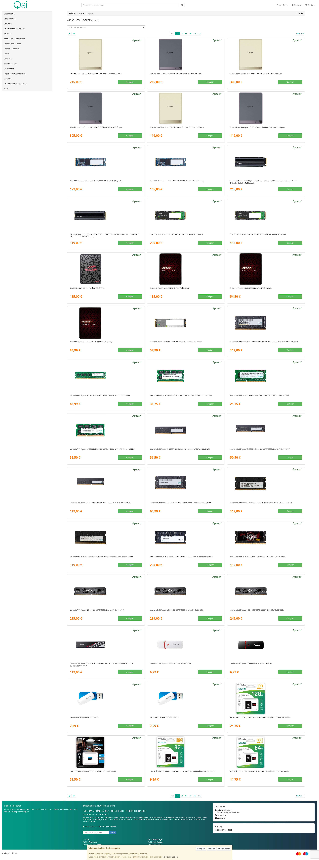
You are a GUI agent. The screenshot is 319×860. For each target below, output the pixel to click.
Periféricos (8, 58)
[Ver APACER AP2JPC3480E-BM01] (186, 323)
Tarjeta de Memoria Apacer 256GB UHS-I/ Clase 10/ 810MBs (93, 771)
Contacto (297, 5)
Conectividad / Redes (12, 44)
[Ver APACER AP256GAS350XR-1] (266, 269)
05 (195, 33)
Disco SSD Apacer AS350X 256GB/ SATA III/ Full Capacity (251, 288)
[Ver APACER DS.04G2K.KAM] (186, 377)
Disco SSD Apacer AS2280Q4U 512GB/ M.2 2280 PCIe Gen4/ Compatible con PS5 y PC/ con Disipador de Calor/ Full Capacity (104, 235)
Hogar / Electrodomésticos (15, 73)
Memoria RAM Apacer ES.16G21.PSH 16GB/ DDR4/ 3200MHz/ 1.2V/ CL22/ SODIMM (101, 556)
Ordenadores (9, 14)
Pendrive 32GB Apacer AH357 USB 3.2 (84, 717)
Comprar (129, 82)
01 (177, 33)
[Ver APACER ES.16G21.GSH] (266, 484)
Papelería (7, 78)
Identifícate (283, 5)
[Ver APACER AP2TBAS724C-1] (266, 55)
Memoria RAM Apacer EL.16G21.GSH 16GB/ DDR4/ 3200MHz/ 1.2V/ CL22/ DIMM (100, 503)
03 (186, 33)
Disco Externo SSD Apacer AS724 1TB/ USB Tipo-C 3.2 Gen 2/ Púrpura (176, 73)
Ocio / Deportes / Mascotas (15, 83)
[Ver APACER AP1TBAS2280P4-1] (105, 162)
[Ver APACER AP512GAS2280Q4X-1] (266, 216)
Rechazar (211, 849)
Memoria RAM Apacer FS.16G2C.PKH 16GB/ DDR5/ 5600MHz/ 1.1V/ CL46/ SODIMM (181, 556)
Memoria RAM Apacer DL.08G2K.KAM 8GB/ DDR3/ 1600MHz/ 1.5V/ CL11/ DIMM (100, 395)
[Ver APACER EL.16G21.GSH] (105, 484)
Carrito (310, 5)
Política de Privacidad (89, 821)
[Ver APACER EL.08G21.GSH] (186, 430)
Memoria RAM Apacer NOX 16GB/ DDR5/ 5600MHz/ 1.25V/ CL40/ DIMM (177, 610)
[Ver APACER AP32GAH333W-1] (186, 645)
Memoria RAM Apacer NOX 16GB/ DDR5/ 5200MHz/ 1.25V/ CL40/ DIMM (97, 610)
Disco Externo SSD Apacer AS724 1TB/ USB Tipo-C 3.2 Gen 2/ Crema (95, 73)
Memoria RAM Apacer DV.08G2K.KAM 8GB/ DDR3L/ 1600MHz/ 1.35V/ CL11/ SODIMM (102, 449)
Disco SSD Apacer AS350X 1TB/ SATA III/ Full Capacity (170, 288)
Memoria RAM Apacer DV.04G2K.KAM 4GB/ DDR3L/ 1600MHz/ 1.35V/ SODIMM (259, 395)
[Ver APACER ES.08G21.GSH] (186, 484)
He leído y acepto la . (100, 826)
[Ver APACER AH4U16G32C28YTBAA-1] (105, 645)
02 (182, 33)
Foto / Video (9, 68)
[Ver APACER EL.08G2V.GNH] (266, 430)
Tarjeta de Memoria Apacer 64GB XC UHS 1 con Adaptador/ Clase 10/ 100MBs (259, 771)
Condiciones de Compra (92, 844)
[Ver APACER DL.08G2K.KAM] (105, 377)
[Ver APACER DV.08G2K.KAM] (105, 430)
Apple (6, 88)
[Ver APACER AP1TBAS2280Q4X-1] (186, 216)
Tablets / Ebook (10, 63)
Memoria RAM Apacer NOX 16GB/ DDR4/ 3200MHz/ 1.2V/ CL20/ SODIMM (257, 556)
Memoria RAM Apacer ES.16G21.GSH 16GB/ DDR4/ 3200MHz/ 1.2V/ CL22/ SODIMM (261, 503)
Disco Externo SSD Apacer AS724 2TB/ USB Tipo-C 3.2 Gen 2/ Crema (256, 73)
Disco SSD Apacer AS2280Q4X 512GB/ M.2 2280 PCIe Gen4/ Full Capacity (258, 234)
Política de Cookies (170, 857)
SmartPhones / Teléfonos (14, 29)
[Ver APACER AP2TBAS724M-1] (105, 108)
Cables (6, 53)
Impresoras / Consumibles (14, 39)
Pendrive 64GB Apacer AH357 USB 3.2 (164, 717)
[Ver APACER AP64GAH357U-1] (186, 698)
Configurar (201, 849)
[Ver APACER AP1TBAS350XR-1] (186, 269)
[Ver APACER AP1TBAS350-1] (105, 269)
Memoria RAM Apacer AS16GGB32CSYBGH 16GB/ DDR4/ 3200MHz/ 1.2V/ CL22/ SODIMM (264, 342)
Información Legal (155, 839)
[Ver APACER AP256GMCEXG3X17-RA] (105, 752)
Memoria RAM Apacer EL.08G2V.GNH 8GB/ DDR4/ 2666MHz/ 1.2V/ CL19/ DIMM (260, 449)
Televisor (7, 34)
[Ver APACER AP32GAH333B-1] (266, 645)
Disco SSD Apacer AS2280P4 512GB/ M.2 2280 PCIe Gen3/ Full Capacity (177, 181)
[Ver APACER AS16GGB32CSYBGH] (266, 323)
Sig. (199, 33)
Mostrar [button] (299, 33)
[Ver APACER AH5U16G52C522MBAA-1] (105, 591)
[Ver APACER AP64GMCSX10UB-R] (266, 752)
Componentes (9, 19)
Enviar (113, 832)
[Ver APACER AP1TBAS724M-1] (186, 55)
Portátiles (8, 24)
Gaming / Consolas (11, 49)
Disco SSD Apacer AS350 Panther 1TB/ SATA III (87, 288)
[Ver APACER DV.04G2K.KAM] (266, 377)
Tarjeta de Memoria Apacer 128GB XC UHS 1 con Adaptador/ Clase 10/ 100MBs (260, 717)
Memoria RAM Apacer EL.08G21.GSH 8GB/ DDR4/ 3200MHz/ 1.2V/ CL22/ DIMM (180, 449)
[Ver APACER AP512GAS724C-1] (186, 108)
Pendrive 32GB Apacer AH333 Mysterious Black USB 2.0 (251, 664)
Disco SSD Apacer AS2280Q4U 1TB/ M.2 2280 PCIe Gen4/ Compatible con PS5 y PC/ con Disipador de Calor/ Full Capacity (263, 182)
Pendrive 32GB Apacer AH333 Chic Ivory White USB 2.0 (170, 664)
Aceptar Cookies (224, 849)
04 (190, 33)
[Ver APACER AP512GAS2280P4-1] (186, 162)
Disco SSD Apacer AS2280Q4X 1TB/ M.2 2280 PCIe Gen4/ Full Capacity (176, 234)
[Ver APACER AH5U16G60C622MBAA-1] (266, 591)
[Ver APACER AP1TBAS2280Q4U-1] (266, 162)
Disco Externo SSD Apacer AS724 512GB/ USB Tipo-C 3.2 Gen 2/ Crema (177, 127)
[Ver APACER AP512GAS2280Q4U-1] (105, 216)
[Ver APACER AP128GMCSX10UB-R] (266, 698)
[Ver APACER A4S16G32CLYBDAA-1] (266, 538)
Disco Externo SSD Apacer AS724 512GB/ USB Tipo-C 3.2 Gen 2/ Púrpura (257, 127)
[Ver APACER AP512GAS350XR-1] (105, 323)
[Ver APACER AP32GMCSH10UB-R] (186, 752)
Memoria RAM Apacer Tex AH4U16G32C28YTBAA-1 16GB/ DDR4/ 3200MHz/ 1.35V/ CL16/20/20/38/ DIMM (101, 665)
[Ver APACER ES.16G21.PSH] (105, 538)
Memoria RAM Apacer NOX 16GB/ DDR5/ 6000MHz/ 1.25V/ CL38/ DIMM (257, 610)
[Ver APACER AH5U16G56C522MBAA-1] (186, 591)
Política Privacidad (90, 842)
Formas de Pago (154, 844)
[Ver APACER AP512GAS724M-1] (266, 108)
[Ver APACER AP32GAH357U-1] (105, 698)
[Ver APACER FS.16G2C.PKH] (186, 538)
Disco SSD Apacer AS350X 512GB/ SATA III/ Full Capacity (91, 342)
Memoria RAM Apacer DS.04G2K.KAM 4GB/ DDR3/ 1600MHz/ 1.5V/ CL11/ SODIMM (181, 395)
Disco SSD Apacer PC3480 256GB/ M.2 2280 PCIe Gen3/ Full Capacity (176, 342)
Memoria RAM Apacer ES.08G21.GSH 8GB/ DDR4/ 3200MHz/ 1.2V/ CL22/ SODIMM (181, 503)
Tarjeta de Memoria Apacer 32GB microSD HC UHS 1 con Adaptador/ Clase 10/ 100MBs (183, 771)
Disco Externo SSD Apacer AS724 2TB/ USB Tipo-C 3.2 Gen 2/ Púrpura (96, 127)
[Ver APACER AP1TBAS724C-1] (105, 55)
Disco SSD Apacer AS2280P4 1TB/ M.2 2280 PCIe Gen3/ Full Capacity (96, 181)
